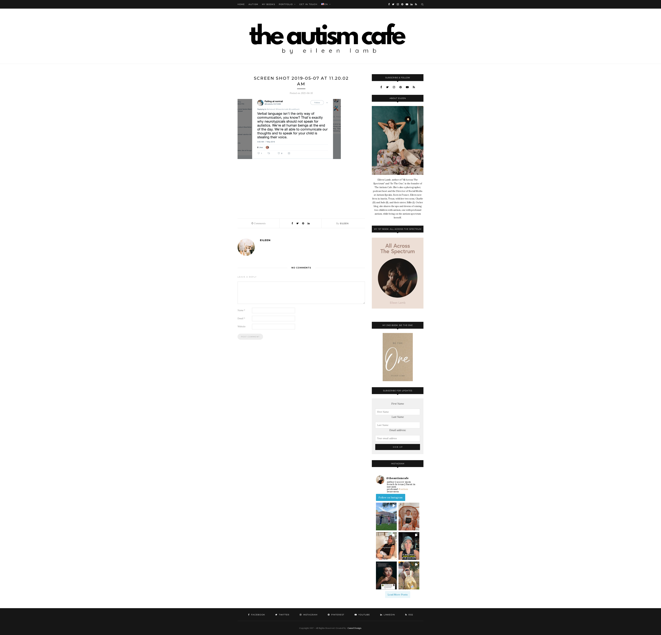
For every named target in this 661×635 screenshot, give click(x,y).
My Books (268, 4)
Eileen (344, 223)
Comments (258, 223)
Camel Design (354, 628)
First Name (397, 403)
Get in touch (308, 4)
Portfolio (286, 4)
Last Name (398, 417)
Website (241, 326)
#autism (403, 489)
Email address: (397, 430)
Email (241, 318)
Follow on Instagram (390, 497)
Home (241, 4)
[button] (386, 516)
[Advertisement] (301, 188)
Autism (253, 4)
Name (241, 310)
